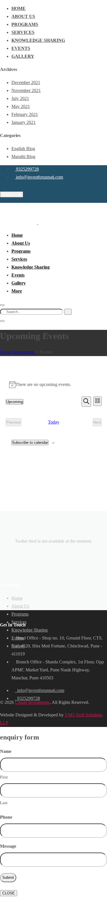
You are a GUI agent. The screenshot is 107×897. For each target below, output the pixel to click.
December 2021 (25, 82)
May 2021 (20, 106)
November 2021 (26, 90)
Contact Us (11, 194)
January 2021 (23, 122)
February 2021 (24, 114)
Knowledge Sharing (38, 40)
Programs (24, 24)
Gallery (22, 56)
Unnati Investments (32, 702)
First (4, 777)
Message (8, 846)
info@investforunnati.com (39, 177)
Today (53, 422)
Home (18, 8)
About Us (23, 16)
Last (3, 802)
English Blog (23, 148)
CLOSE (8, 893)
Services (23, 32)
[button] (16, 291)
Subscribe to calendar (30, 442)
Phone (6, 817)
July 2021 (20, 98)
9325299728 (27, 169)
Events (20, 48)
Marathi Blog (23, 156)
